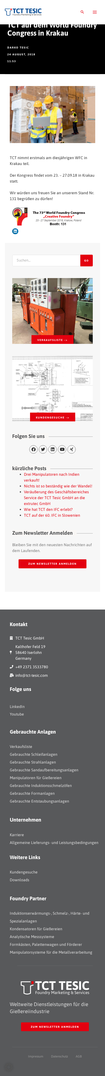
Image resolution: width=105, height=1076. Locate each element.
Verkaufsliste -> (52, 340)
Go (86, 260)
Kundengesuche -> (52, 417)
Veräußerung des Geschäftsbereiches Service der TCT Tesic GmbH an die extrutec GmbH (56, 498)
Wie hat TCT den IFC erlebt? (48, 509)
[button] (82, 12)
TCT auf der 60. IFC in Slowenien (52, 515)
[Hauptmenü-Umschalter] (94, 12)
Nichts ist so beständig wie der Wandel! (58, 486)
